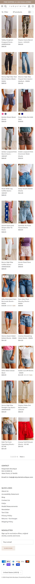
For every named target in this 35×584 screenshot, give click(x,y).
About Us (5, 491)
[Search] (6, 6)
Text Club (5, 512)
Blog (3, 497)
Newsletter (6, 509)
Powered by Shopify (25, 577)
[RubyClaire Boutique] (17, 6)
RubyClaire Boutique (12, 577)
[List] (32, 12)
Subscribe (8, 548)
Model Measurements (10, 506)
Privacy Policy (7, 515)
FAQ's (4, 503)
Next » (22, 457)
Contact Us (6, 500)
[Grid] (29, 12)
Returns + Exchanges (9, 518)
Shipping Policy (7, 522)
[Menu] (2, 6)
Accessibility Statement (10, 494)
